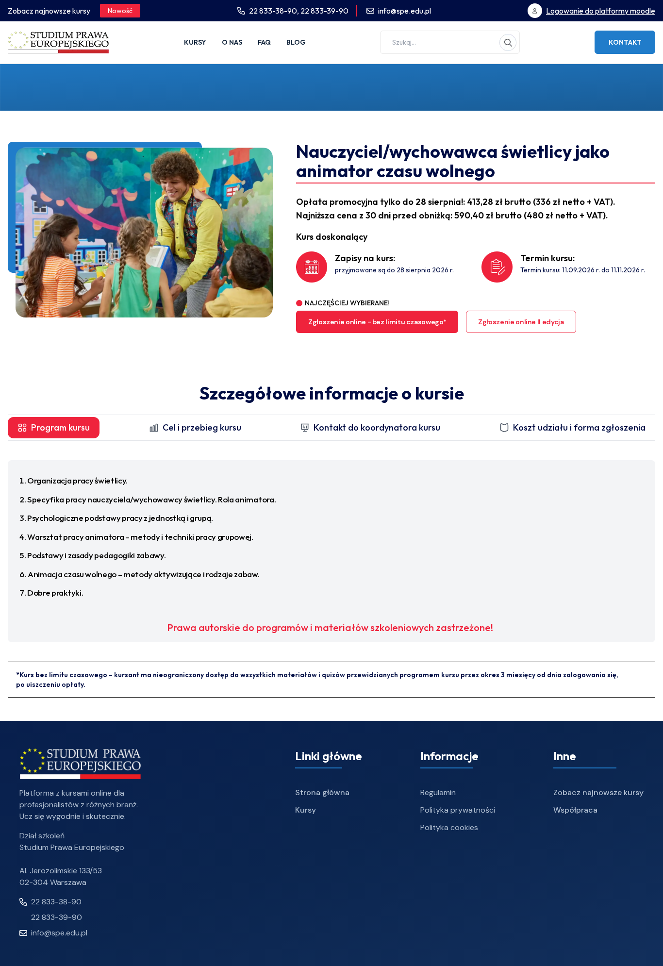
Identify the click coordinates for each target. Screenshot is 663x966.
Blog (295, 42)
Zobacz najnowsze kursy (598, 792)
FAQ (264, 42)
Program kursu (60, 427)
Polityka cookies (449, 827)
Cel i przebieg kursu (202, 427)
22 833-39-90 (324, 11)
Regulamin (438, 792)
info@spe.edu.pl (404, 11)
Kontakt (625, 42)
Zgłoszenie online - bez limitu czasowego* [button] (377, 321)
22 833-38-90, (274, 11)
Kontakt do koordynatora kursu (377, 427)
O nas (232, 42)
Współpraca (575, 810)
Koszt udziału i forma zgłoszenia (579, 427)
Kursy (195, 42)
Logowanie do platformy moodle (600, 11)
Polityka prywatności (457, 810)
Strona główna (322, 792)
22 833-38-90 (56, 902)
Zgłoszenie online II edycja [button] (521, 321)
